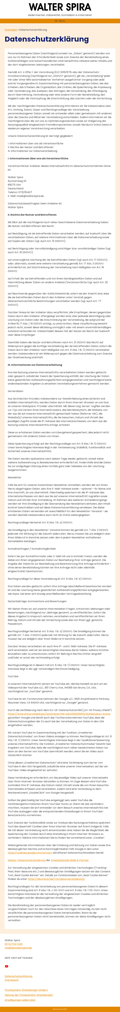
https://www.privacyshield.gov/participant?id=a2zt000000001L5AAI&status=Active (59, 714)
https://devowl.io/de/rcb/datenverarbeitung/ (56, 879)
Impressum (12, 980)
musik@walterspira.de (18, 948)
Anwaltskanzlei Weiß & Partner (70, 860)
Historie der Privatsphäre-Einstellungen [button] (29, 995)
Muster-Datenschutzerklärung (26, 860)
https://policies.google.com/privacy (30, 853)
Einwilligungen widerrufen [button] (20, 1000)
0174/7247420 (13, 944)
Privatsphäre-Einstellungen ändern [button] (26, 990)
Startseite (11, 30)
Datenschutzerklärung (18, 976)
